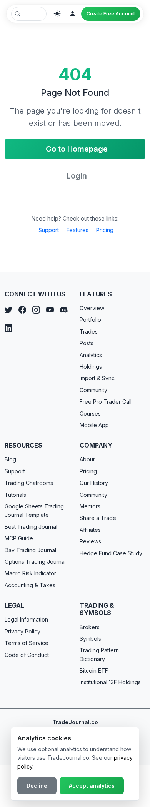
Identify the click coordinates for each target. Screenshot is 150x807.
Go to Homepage (77, 149)
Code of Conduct (27, 655)
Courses (90, 413)
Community (93, 390)
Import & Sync (97, 378)
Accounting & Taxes (30, 585)
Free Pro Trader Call (106, 401)
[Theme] (57, 14)
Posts (86, 343)
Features (77, 230)
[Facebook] (22, 310)
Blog (10, 459)
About (87, 459)
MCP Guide (19, 538)
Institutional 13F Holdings (110, 682)
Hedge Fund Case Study (111, 553)
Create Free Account (111, 14)
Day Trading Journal (30, 550)
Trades (89, 331)
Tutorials (15, 494)
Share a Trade (98, 518)
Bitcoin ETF (94, 670)
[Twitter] (8, 310)
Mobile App (94, 425)
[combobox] (29, 14)
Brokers (90, 627)
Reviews (90, 541)
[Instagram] (36, 310)
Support (48, 230)
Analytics (91, 355)
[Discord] (64, 310)
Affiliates (90, 529)
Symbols (90, 638)
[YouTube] (50, 310)
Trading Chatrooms (29, 483)
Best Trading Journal (31, 526)
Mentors (90, 506)
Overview (92, 308)
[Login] (73, 14)
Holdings (91, 366)
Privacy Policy (22, 631)
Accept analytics (92, 785)
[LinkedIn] (8, 328)
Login (77, 175)
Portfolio (90, 319)
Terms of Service (26, 643)
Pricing (104, 230)
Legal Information (26, 619)
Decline (37, 785)
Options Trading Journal (35, 561)
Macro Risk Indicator (30, 573)
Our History (94, 483)
